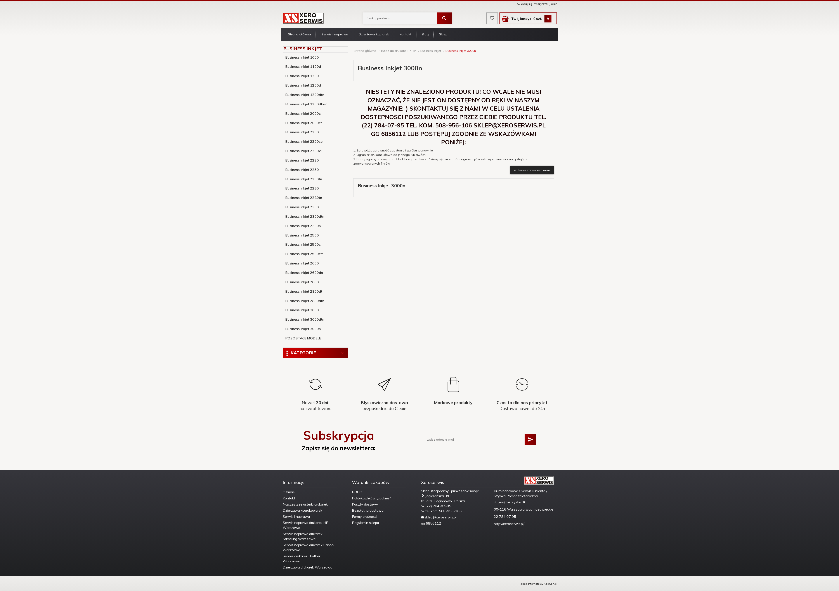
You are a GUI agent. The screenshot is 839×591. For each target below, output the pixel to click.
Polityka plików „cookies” (371, 498)
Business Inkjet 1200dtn (304, 94)
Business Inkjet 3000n (303, 329)
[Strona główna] (303, 18)
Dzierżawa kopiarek (374, 34)
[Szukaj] (444, 18)
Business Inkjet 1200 (302, 76)
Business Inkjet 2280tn (303, 197)
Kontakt (405, 34)
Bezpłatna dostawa (367, 510)
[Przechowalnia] (492, 18)
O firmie (289, 492)
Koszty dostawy (365, 504)
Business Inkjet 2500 (302, 235)
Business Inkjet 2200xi (303, 151)
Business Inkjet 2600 (302, 263)
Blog (425, 34)
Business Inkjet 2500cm (304, 254)
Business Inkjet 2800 (302, 282)
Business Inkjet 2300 (302, 207)
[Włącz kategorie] (342, 353)
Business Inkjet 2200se (303, 141)
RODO (357, 492)
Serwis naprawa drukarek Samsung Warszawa (302, 536)
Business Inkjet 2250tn (303, 179)
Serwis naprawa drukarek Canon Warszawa (308, 547)
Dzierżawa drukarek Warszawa (307, 567)
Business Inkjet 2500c (303, 244)
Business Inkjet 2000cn (303, 123)
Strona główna (299, 34)
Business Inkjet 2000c (303, 113)
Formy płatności (364, 516)
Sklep (443, 34)
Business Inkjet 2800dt (303, 291)
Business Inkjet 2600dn (304, 272)
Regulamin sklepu (365, 522)
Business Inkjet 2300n (303, 226)
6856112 (433, 523)
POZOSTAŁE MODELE (303, 338)
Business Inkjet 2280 (302, 188)
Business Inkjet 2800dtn (304, 301)
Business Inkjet (302, 48)
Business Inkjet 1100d (303, 66)
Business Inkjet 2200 (302, 132)
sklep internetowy (531, 583)
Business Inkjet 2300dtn (304, 216)
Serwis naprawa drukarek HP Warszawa (305, 525)
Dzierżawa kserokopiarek (302, 510)
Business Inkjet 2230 (302, 160)
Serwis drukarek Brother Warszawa (301, 558)
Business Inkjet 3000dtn (304, 319)
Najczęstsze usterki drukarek (305, 504)
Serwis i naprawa (334, 34)
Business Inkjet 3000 (302, 310)
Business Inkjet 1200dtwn (306, 104)
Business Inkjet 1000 (302, 57)
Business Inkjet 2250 (302, 169)
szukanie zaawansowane (532, 170)
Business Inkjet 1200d (303, 85)
